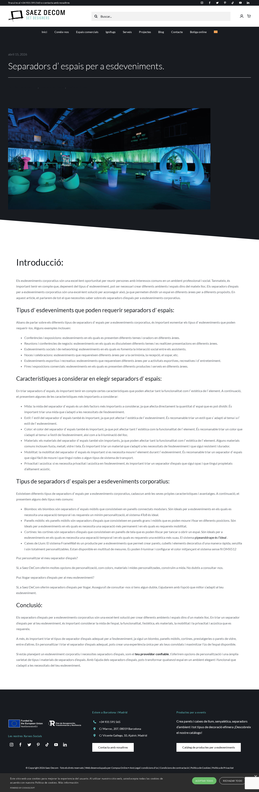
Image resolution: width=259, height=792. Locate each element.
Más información (68, 782)
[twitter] (217, 3)
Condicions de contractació (174, 767)
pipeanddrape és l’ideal (210, 537)
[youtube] (240, 3)
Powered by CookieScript (22, 788)
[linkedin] (248, 3)
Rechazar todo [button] (232, 780)
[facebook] (209, 3)
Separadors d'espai (52, 87)
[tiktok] (233, 3)
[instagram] (202, 3)
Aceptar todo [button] (204, 780)
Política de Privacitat (223, 767)
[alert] (129, 782)
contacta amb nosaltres (56, 2)
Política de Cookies (200, 767)
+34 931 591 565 (31, 2)
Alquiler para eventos (23, 87)
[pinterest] (225, 3)
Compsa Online (119, 767)
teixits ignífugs (76, 87)
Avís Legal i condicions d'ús (144, 767)
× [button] (255, 776)
